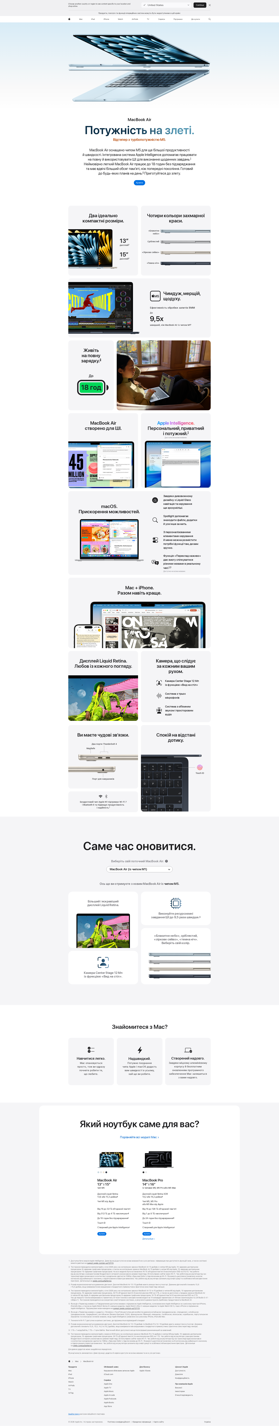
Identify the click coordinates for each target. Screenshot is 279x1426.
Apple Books (109, 1403)
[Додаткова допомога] (166, 861)
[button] (166, 5)
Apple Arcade (109, 1395)
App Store (108, 1406)
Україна (207, 1422)
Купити (139, 183)
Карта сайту (159, 1422)
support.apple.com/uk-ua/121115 (100, 1263)
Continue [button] (200, 5)
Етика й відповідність (184, 1395)
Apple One (108, 1384)
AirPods (71, 1386)
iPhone (71, 1378)
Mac (70, 1371)
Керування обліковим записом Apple (119, 1371)
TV (69, 1389)
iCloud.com (108, 1374)
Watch (70, 1382)
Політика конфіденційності (119, 1422)
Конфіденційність (182, 1378)
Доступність (180, 1371)
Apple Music (109, 1391)
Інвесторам (180, 1391)
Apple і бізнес (145, 1371)
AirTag (70, 1393)
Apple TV (107, 1388)
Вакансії (178, 1388)
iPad (70, 1374)
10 (173, 1218)
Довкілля (179, 1374)
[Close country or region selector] (209, 5)
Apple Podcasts (110, 1399)
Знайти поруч (74, 1414)
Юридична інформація (142, 1422)
